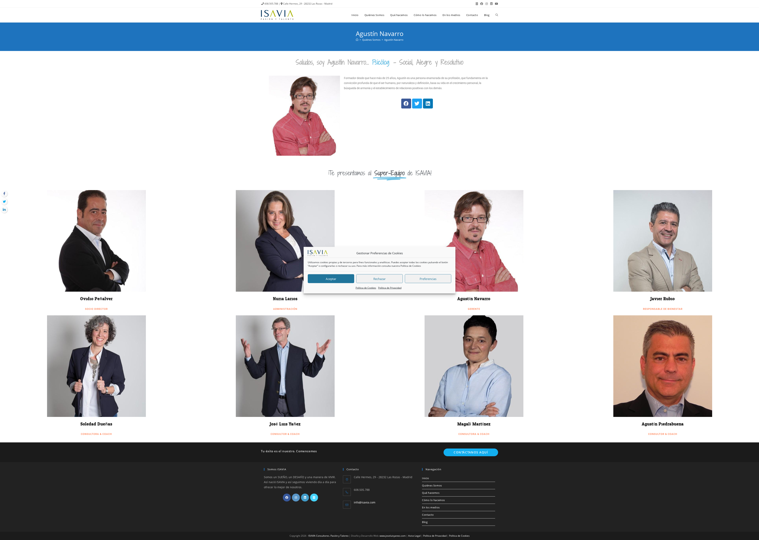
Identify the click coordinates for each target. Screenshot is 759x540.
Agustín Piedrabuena (663, 424)
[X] (314, 497)
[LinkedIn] (305, 497)
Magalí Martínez (474, 424)
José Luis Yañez (285, 424)
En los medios (431, 507)
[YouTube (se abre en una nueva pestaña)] (496, 4)
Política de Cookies (410, 266)
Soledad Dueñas (96, 424)
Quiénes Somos (432, 485)
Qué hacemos (431, 493)
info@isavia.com (364, 502)
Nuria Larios (285, 299)
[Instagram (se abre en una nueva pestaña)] (486, 4)
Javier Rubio (662, 299)
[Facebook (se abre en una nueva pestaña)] (481, 4)
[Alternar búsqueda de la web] (497, 15)
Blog (425, 522)
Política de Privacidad (389, 287)
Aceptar (331, 279)
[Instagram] (296, 497)
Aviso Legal (414, 535)
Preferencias (428, 279)
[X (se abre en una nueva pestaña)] (477, 4)
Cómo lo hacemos (433, 500)
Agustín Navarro (393, 39)
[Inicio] (357, 39)
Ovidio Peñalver (96, 299)
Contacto (428, 514)
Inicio (425, 478)
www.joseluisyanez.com (393, 535)
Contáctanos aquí (471, 452)
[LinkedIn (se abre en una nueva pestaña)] (491, 4)
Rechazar (379, 279)
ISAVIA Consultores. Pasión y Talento (328, 535)
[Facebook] (287, 497)
